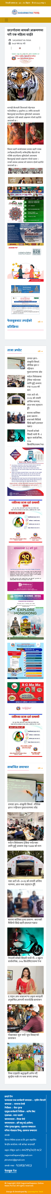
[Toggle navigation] (6, 20)
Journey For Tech (35, 1191)
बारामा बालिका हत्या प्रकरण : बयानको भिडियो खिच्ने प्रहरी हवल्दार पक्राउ (35, 419)
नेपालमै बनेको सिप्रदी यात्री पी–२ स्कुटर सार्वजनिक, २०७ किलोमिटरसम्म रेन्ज (35, 437)
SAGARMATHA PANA (22, 40)
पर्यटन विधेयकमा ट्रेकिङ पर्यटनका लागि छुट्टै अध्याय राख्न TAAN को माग (34, 383)
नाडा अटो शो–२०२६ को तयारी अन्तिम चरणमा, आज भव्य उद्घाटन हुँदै (35, 401)
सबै (39, 321)
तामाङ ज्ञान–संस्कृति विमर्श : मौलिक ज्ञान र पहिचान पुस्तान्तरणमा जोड (34, 365)
